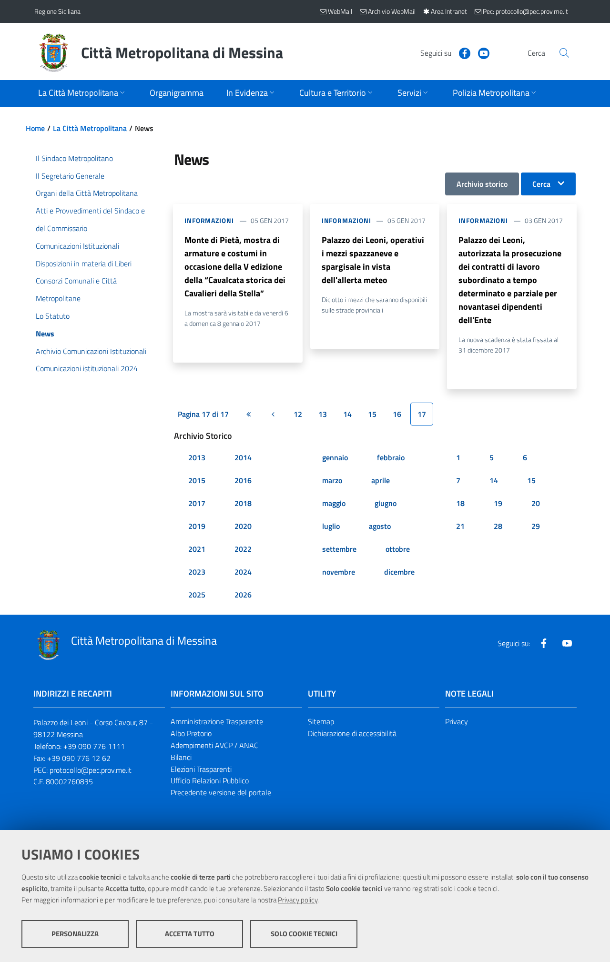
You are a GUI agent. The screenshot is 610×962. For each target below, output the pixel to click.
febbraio (391, 457)
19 (498, 503)
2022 (243, 549)
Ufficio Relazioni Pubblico (210, 780)
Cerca (541, 184)
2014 (243, 457)
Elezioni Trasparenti (201, 769)
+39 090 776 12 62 (79, 758)
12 (298, 414)
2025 (196, 594)
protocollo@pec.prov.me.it (91, 770)
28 (498, 526)
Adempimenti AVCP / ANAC (214, 745)
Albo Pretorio (191, 733)
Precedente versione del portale (221, 792)
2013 (196, 457)
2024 (243, 571)
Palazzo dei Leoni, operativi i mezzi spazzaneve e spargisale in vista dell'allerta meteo (373, 259)
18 (460, 503)
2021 (196, 549)
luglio (331, 526)
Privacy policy (297, 899)
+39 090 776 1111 (94, 746)
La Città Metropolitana (90, 128)
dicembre (399, 571)
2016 (243, 480)
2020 (243, 526)
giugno (385, 503)
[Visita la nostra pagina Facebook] (460, 52)
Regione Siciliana (57, 11)
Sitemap (321, 721)
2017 (196, 503)
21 (460, 526)
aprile (380, 480)
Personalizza (75, 933)
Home (35, 128)
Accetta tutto (189, 933)
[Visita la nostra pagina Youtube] (479, 52)
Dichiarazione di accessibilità (352, 733)
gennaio (335, 457)
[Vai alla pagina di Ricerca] (564, 52)
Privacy (456, 721)
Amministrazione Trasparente (217, 721)
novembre (338, 571)
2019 (196, 526)
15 (372, 414)
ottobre (398, 549)
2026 (243, 594)
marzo (332, 480)
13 (322, 414)
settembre (339, 549)
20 (535, 503)
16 (397, 414)
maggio (334, 503)
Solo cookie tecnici (304, 933)
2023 (196, 571)
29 (535, 526)
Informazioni (209, 220)
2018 (243, 503)
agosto (380, 526)
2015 (196, 480)
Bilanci (181, 757)
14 (347, 414)
